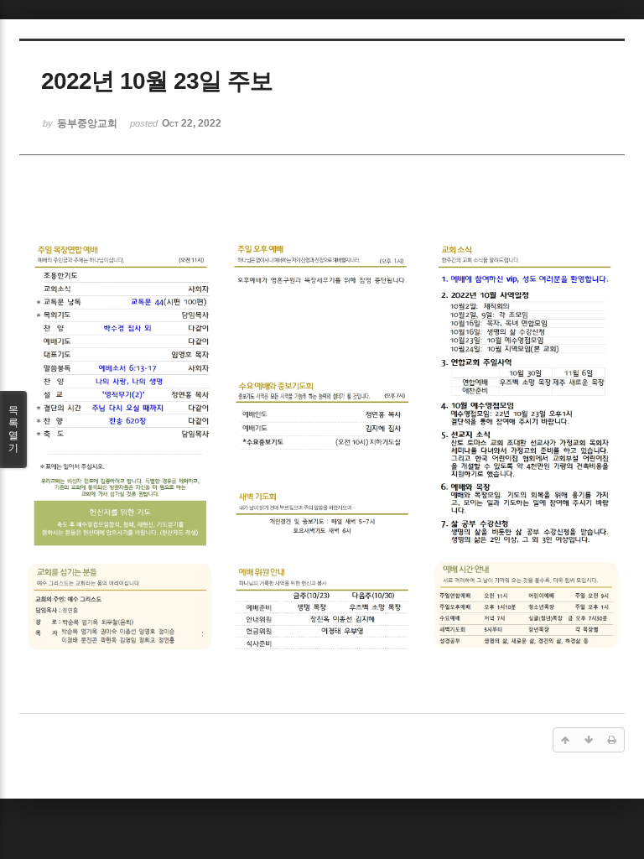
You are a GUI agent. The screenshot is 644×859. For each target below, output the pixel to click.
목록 (13, 429)
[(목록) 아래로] (588, 740)
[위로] (565, 740)
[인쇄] (612, 740)
